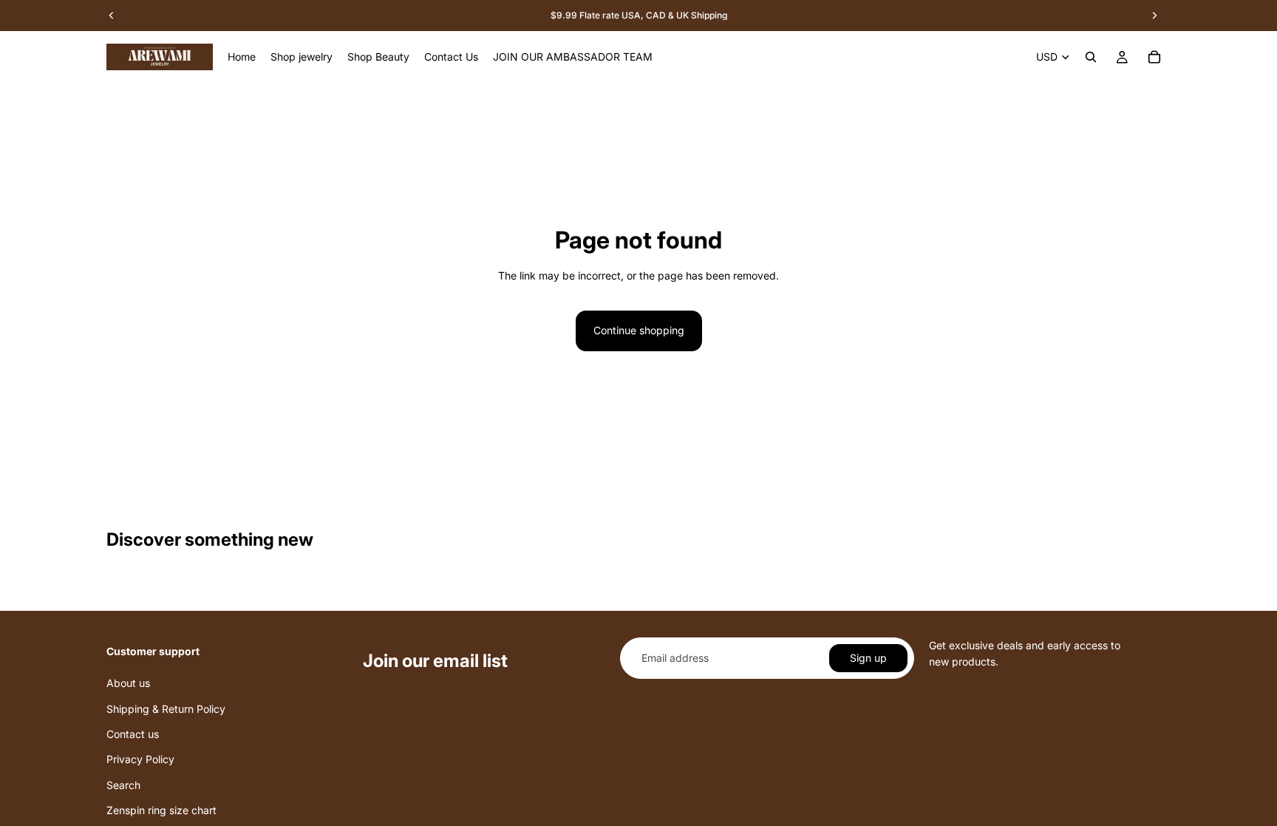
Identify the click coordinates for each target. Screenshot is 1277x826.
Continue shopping (638, 330)
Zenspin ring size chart (161, 810)
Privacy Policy (140, 759)
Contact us (132, 734)
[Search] (1091, 57)
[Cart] (1154, 57)
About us (128, 683)
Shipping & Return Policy (165, 708)
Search (123, 785)
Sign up (868, 657)
